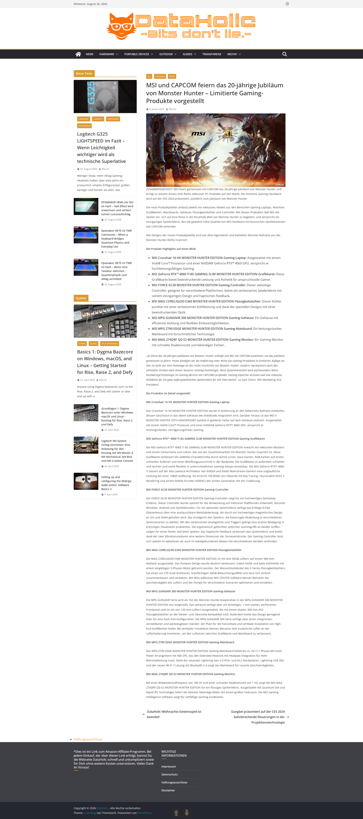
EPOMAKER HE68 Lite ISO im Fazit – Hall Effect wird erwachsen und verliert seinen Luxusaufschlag (117, 208)
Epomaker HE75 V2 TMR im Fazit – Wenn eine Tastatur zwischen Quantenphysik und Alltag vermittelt (116, 271)
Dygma (82, 343)
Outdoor (166, 54)
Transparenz (211, 54)
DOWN (186, 813)
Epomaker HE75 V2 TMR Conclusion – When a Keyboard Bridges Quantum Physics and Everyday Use (116, 238)
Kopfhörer (113, 119)
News (89, 54)
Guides (187, 54)
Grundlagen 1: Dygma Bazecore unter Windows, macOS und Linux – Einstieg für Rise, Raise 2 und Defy (117, 416)
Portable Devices (136, 54)
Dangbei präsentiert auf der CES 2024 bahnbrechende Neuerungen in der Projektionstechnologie (258, 717)
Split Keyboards (110, 343)
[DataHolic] (78, 54)
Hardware (106, 54)
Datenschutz (169, 774)
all (149, 76)
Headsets (98, 119)
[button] (116, 54)
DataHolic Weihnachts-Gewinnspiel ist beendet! (174, 714)
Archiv (232, 54)
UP (176, 813)
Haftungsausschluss (88, 739)
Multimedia (84, 125)
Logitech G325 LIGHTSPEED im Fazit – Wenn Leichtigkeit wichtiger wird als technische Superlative (101, 147)
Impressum (168, 766)
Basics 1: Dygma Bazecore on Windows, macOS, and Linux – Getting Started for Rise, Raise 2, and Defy (105, 362)
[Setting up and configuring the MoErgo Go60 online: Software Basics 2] (86, 486)
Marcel (172, 109)
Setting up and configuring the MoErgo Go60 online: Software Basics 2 (116, 483)
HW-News (160, 76)
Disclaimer (168, 790)
